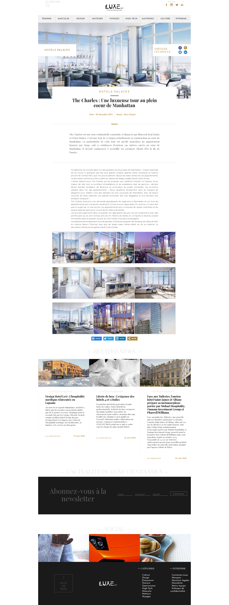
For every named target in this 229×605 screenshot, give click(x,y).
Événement (183, 19)
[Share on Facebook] (180, 48)
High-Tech (132, 19)
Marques (176, 578)
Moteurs (97, 19)
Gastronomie (149, 19)
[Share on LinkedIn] (185, 52)
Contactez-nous (180, 575)
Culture (165, 19)
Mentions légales (180, 580)
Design (81, 19)
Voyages (114, 19)
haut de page (63, 586)
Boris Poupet (129, 115)
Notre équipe (179, 586)
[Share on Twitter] (180, 52)
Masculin (63, 19)
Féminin (46, 19)
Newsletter (177, 583)
